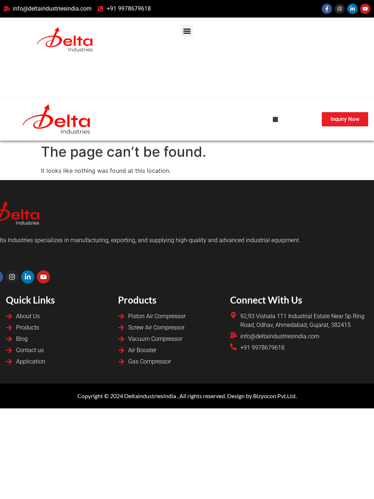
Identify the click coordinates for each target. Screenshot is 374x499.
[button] (187, 31)
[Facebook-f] (327, 9)
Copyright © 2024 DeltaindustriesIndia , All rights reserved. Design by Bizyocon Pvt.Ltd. (187, 395)
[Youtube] (365, 9)
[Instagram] (340, 9)
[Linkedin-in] (352, 9)
